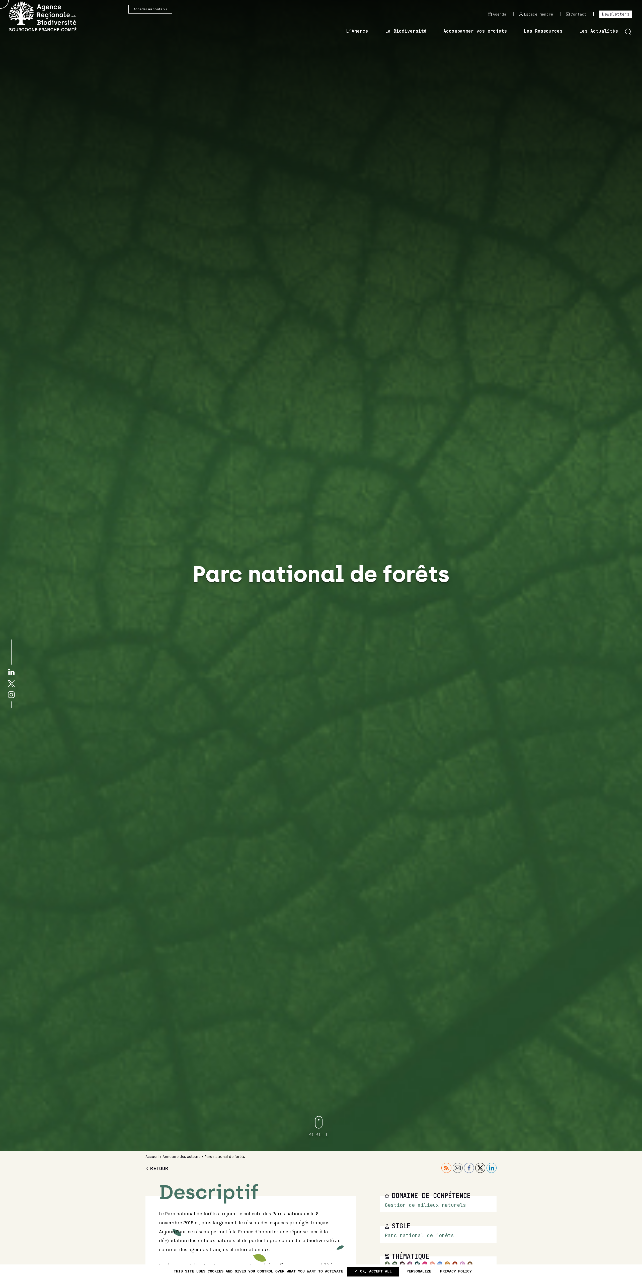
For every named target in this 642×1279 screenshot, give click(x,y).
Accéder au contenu (150, 9)
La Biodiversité (406, 31)
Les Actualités (598, 31)
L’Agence (357, 31)
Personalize (419, 1271)
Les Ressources (543, 31)
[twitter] (11, 683)
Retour (159, 1168)
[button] (628, 32)
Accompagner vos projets (475, 31)
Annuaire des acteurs (182, 1156)
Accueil (152, 1156)
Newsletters (615, 14)
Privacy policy (456, 1271)
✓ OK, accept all (373, 1271)
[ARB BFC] (50, 16)
